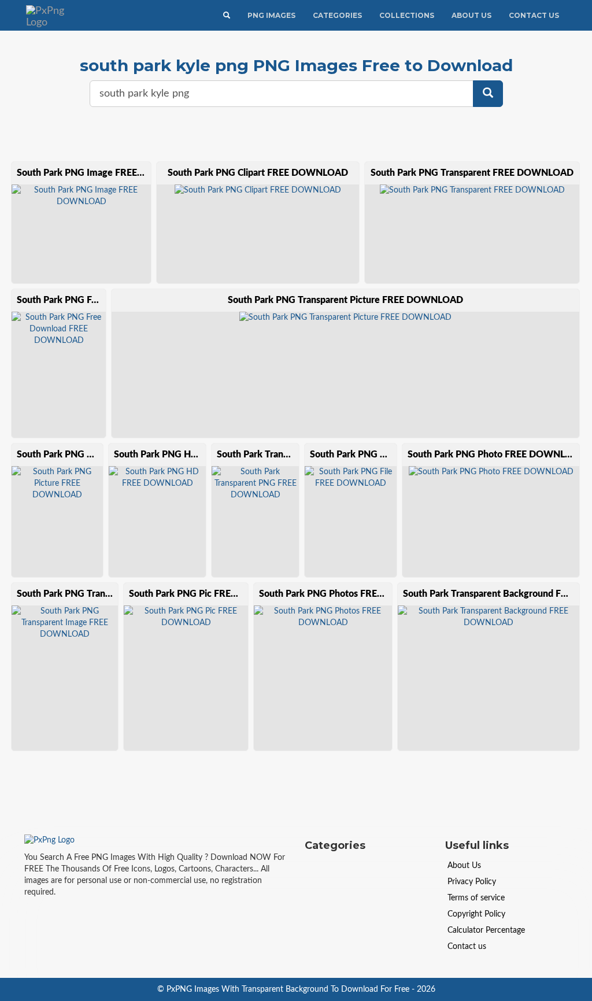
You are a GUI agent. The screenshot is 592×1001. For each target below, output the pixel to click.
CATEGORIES (337, 15)
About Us (471, 15)
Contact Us (534, 15)
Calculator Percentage (486, 930)
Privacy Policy (471, 882)
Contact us (466, 947)
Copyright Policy (476, 914)
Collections (406, 15)
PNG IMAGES (271, 15)
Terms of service (476, 898)
